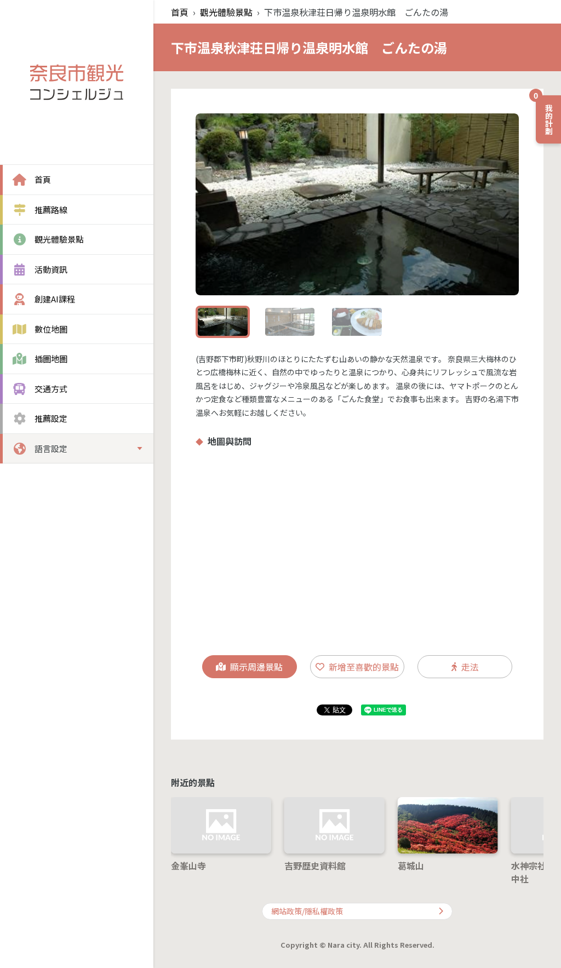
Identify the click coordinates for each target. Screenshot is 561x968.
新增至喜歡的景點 (364, 666)
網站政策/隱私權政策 (307, 911)
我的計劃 (545, 115)
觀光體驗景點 (226, 12)
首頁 (179, 12)
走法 (470, 666)
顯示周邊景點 (256, 666)
